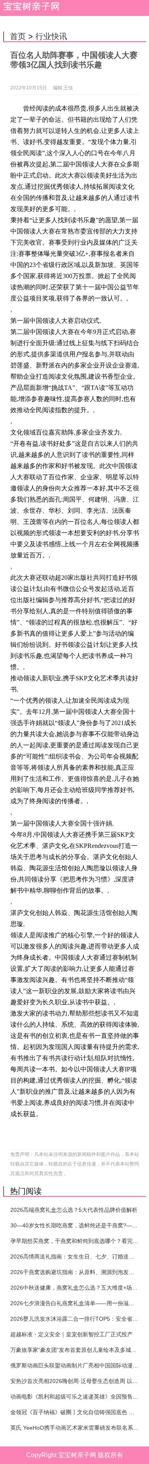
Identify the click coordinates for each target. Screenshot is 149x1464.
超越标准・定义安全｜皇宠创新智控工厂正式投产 (71, 1334)
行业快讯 (51, 36)
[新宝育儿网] (29, 8)
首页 (18, 36)
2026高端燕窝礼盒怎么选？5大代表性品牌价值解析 (73, 1210)
